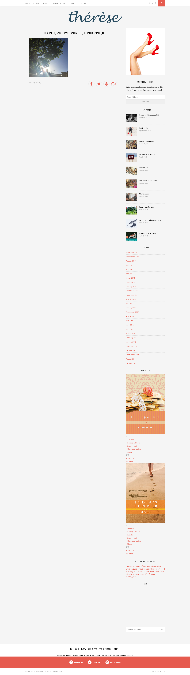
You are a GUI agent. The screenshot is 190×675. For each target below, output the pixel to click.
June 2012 (130, 325)
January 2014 (131, 308)
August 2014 (130, 299)
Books (45, 3)
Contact (83, 3)
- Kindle (129, 461)
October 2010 (131, 363)
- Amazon (130, 439)
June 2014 (130, 303)
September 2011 (132, 355)
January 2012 (131, 342)
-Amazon (130, 528)
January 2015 (131, 286)
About (36, 3)
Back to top (157, 669)
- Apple (129, 452)
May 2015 (129, 269)
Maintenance (144, 194)
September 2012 (132, 312)
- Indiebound (131, 446)
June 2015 (130, 265)
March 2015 (130, 278)
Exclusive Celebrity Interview (150, 220)
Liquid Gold (143, 167)
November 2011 (132, 346)
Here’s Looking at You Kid (149, 115)
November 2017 (132, 252)
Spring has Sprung (146, 207)
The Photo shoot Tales (148, 180)
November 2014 (132, 295)
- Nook (129, 544)
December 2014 (132, 291)
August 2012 (130, 316)
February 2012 (131, 337)
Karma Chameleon (146, 141)
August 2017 (130, 261)
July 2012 (129, 320)
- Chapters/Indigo (133, 449)
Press (73, 3)
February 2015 (131, 282)
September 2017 (132, 256)
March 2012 (130, 333)
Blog (27, 3)
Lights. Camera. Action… (148, 233)
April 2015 (130, 274)
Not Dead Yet (144, 128)
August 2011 (130, 359)
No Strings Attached (147, 154)
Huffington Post (59, 3)
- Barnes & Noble (133, 443)
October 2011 (131, 350)
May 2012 (129, 329)
